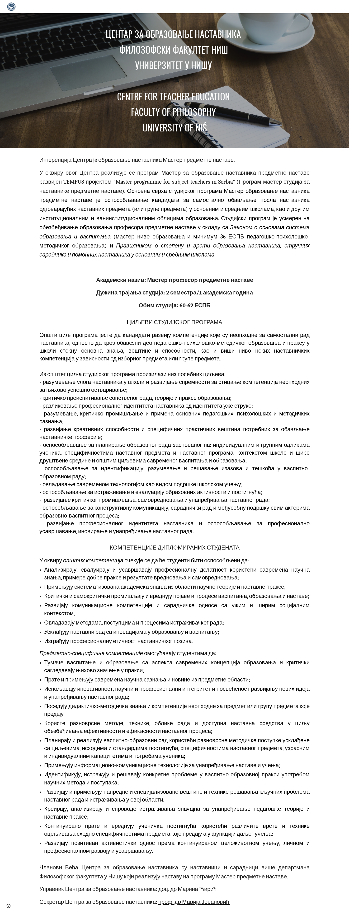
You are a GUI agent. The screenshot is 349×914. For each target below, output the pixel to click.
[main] (174, 81)
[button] (8, 906)
